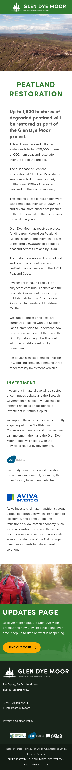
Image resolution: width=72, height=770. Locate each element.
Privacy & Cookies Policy (18, 721)
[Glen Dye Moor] (38, 6)
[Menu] (5, 7)
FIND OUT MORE (20, 647)
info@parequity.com (18, 708)
